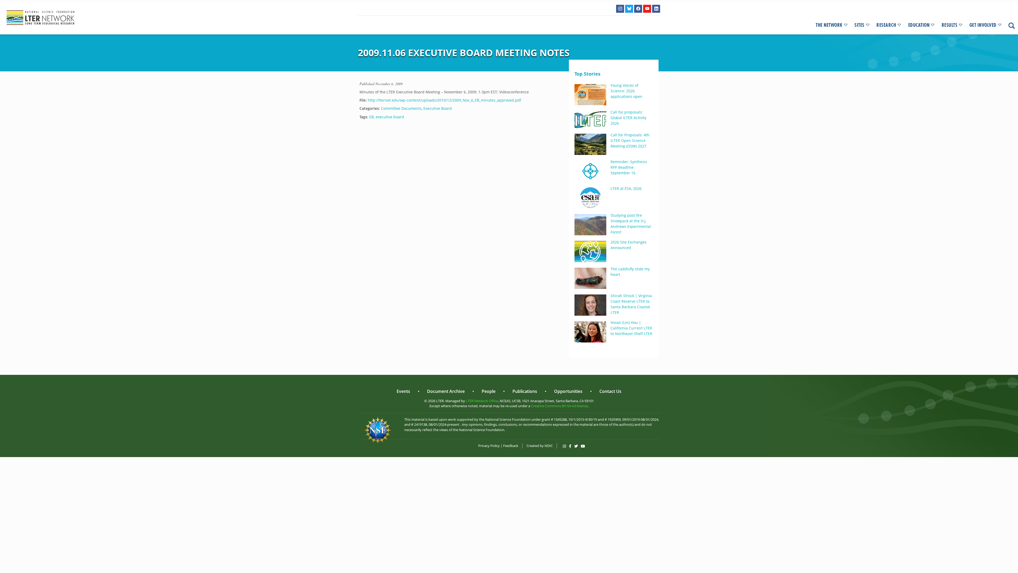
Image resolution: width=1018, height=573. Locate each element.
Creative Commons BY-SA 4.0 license (559, 405)
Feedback (510, 445)
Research (886, 25)
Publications (524, 391)
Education (919, 25)
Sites (859, 25)
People (488, 391)
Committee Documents (401, 108)
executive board (390, 116)
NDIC (549, 445)
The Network (829, 25)
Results (950, 25)
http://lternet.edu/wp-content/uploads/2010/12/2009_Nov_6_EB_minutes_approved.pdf (444, 100)
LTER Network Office (482, 400)
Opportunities (568, 391)
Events (403, 391)
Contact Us (610, 391)
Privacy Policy (489, 445)
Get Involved (983, 25)
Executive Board (437, 108)
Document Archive (446, 391)
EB (371, 116)
